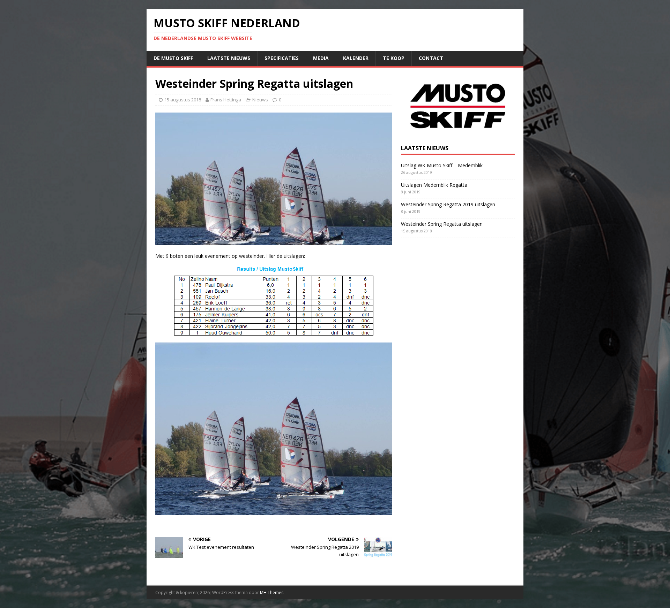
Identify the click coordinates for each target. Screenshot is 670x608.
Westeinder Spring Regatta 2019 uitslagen (448, 204)
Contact (431, 58)
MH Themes (271, 592)
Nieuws (260, 100)
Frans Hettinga (225, 100)
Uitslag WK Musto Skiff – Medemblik (442, 165)
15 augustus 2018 (182, 100)
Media (321, 58)
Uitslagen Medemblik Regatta (434, 185)
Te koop (393, 58)
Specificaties (282, 58)
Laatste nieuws (228, 58)
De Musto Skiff (173, 58)
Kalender (355, 58)
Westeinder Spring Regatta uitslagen (442, 224)
